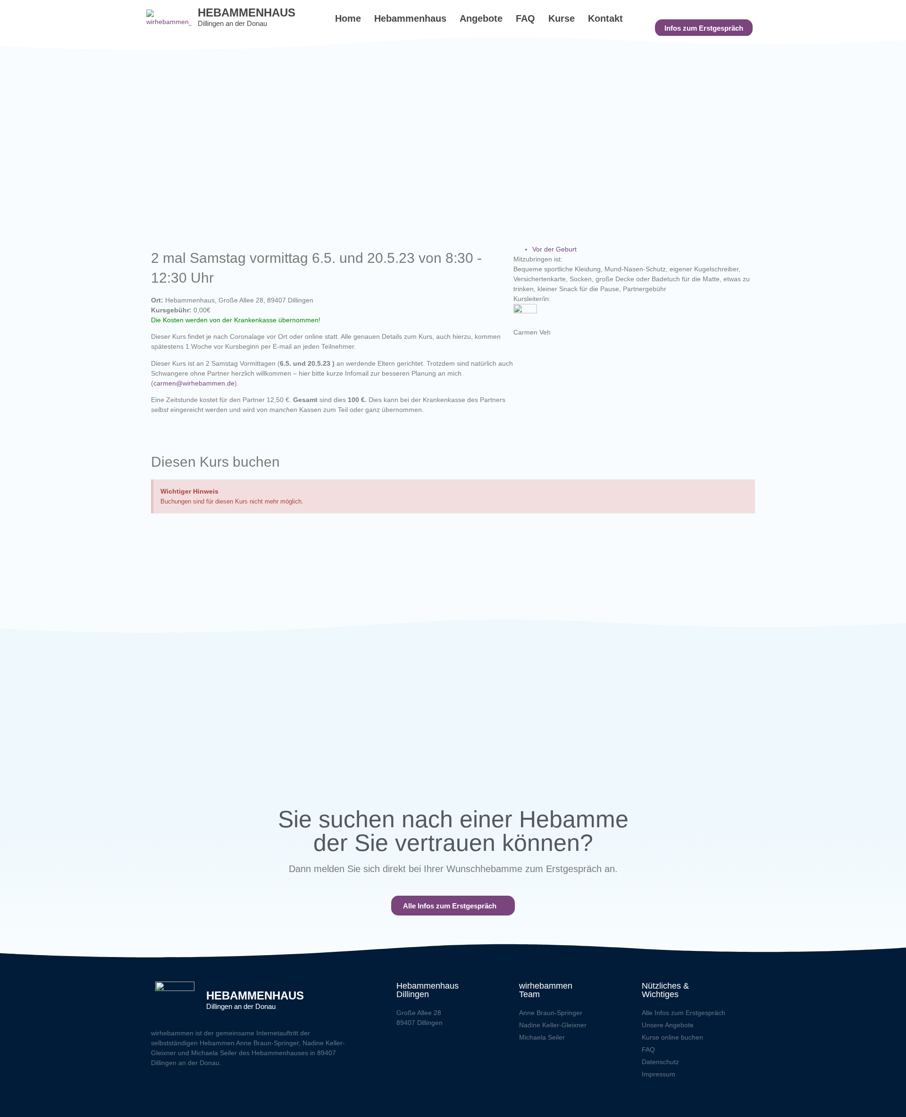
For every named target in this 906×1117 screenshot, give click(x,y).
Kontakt (605, 18)
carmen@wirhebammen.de (194, 383)
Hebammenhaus (410, 18)
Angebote (481, 18)
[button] (704, 27)
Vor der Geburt (554, 249)
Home (348, 18)
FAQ (525, 18)
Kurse (561, 18)
